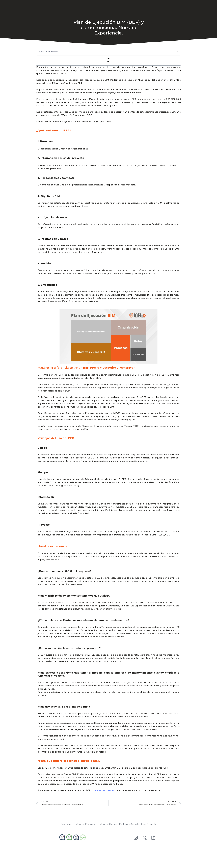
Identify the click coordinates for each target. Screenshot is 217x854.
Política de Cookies (107, 824)
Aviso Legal (66, 824)
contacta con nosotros (104, 790)
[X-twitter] (144, 837)
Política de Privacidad (85, 824)
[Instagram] (135, 837)
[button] (177, 52)
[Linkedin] (153, 837)
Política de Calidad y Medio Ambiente (137, 824)
